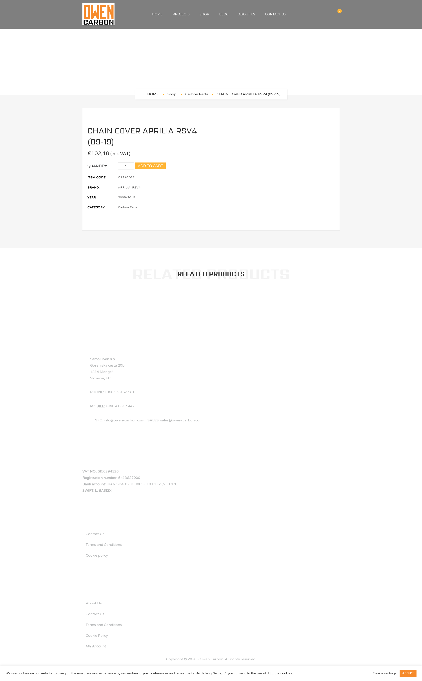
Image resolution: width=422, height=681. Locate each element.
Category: (96, 207)
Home (157, 14)
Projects (181, 14)
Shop (204, 14)
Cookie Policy (97, 635)
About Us (246, 14)
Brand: (93, 187)
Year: (91, 197)
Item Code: (96, 177)
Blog (224, 14)
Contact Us (275, 14)
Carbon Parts (196, 94)
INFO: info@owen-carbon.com (118, 420)
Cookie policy (97, 555)
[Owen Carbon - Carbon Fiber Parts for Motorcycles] (98, 14)
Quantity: (97, 166)
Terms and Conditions (104, 545)
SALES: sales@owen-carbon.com (174, 420)
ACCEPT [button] (408, 673)
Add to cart (150, 166)
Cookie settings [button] (384, 673)
